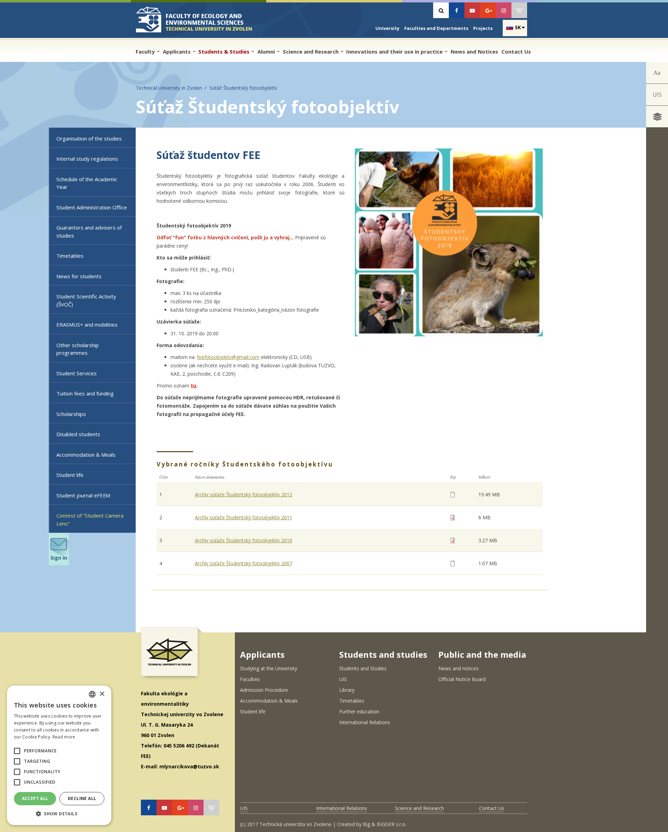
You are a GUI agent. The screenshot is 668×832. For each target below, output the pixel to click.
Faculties (250, 679)
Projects (483, 28)
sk (518, 27)
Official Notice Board (462, 679)
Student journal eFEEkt (83, 495)
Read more (64, 737)
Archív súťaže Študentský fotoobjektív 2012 (243, 494)
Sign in (58, 557)
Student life (70, 474)
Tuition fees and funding (85, 393)
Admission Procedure (264, 690)
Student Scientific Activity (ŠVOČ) (86, 300)
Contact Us (516, 51)
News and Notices (474, 51)
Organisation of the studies (89, 138)
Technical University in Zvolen (169, 88)
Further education (359, 711)
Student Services (76, 373)
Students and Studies (363, 668)
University (387, 28)
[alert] (59, 755)
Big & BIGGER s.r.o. (384, 824)
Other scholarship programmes (77, 349)
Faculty (146, 51)
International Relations (364, 722)
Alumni (266, 51)
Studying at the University (268, 668)
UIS (657, 94)
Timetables (70, 255)
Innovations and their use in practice (395, 51)
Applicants (177, 51)
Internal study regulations (87, 158)
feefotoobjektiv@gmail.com (228, 357)
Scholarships (71, 413)
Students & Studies (224, 51)
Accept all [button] (35, 798)
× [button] (101, 694)
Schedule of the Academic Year (86, 183)
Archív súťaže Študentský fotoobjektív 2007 (243, 563)
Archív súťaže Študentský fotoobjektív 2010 (243, 540)
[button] (17, 751)
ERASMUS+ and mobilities (87, 324)
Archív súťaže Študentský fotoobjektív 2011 (243, 517)
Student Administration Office (91, 207)
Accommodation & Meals (86, 454)
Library (347, 690)
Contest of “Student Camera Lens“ (90, 519)
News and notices (458, 668)
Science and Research (311, 51)
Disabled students (78, 434)
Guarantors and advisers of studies (89, 231)
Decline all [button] (82, 798)
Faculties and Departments (436, 28)
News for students (79, 276)
